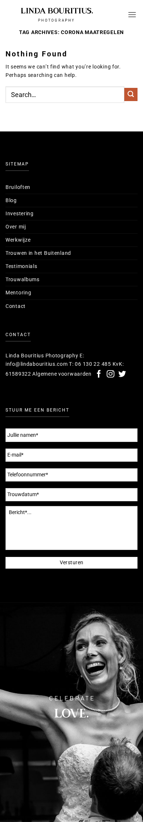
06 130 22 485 (93, 364)
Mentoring (18, 293)
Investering (20, 214)
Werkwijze (18, 240)
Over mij (16, 227)
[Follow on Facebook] (99, 374)
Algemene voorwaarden (61, 374)
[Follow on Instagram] (111, 374)
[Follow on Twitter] (122, 374)
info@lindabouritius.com (37, 364)
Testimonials (21, 266)
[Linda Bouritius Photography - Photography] (57, 14)
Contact (16, 306)
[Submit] (131, 94)
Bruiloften (18, 187)
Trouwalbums (23, 279)
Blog (11, 200)
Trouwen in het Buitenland (38, 253)
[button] (133, 14)
